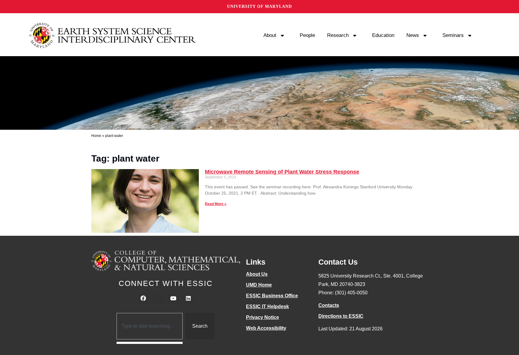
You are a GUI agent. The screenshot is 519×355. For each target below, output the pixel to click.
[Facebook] (143, 298)
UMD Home (259, 284)
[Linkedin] (188, 298)
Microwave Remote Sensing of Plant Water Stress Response (282, 172)
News (412, 35)
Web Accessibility (266, 328)
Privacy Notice (262, 317)
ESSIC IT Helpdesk (267, 306)
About (269, 35)
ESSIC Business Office (272, 295)
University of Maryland (259, 6)
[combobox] (150, 326)
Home (96, 136)
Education (383, 35)
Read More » (215, 204)
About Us (257, 274)
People (307, 35)
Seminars (453, 35)
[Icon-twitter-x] (158, 298)
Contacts (328, 305)
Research (338, 35)
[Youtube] (173, 298)
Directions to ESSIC (340, 316)
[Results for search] (150, 343)
